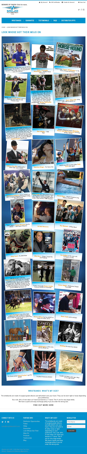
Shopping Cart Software (13, 451)
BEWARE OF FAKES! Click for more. (14, 5)
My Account (43, 2)
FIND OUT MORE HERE (43, 405)
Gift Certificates (55, 2)
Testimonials (43, 20)
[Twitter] (79, 9)
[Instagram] (83, 9)
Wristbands (16, 20)
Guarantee (30, 20)
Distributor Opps (68, 20)
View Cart (82, 2)
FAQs (55, 20)
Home (3, 27)
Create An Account (68, 2)
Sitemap (4, 451)
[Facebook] (81, 9)
